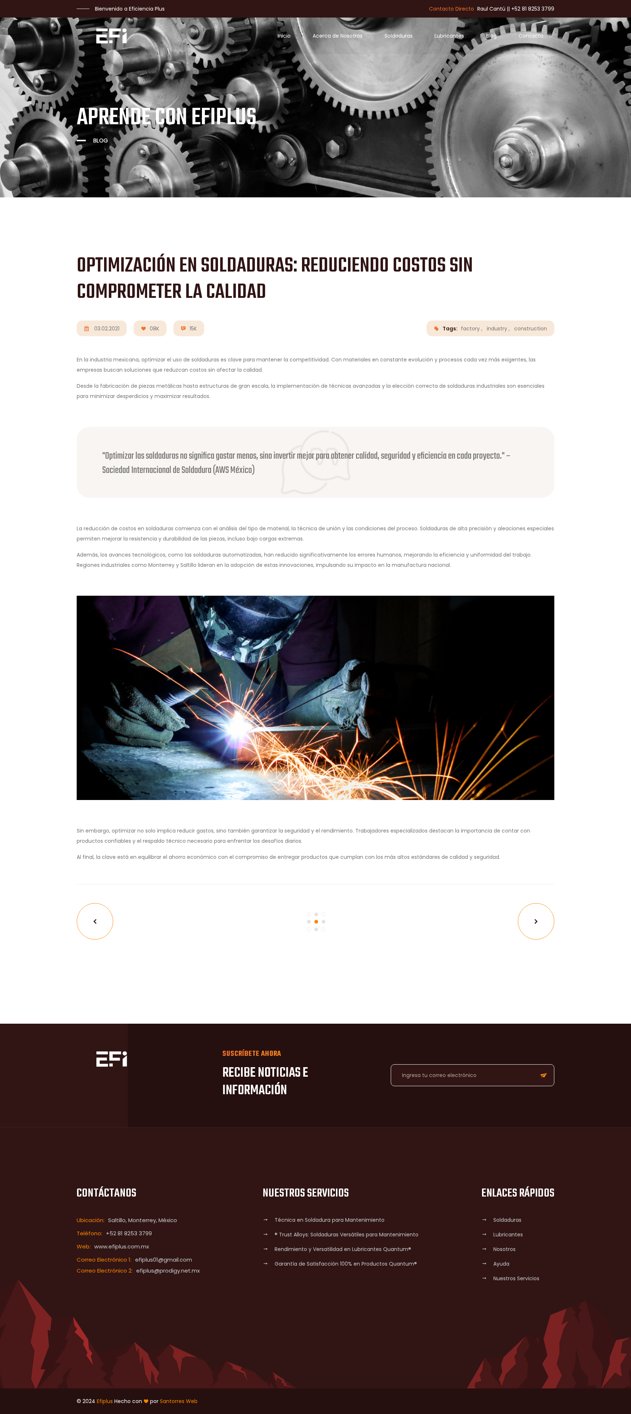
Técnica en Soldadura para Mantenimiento (330, 1220)
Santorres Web (179, 1401)
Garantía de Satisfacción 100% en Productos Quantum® (346, 1263)
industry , (498, 328)
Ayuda (501, 1263)
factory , (471, 328)
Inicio (284, 35)
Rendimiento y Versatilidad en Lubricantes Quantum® (343, 1249)
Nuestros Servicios (516, 1278)
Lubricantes (449, 35)
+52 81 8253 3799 (532, 8)
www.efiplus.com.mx (121, 1246)
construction (530, 328)
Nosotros (504, 1249)
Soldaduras (399, 35)
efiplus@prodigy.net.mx (168, 1270)
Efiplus (105, 1401)
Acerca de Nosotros (338, 35)
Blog (491, 35)
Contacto (531, 35)
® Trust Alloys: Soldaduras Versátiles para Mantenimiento (346, 1234)
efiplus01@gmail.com (163, 1259)
